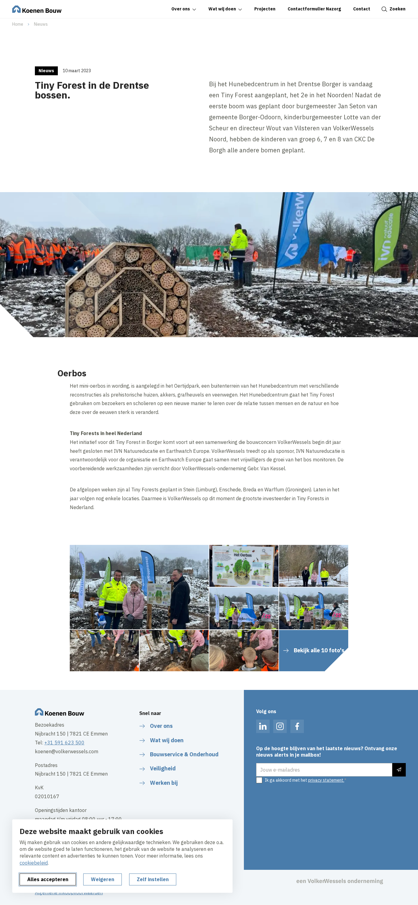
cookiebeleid (34, 863)
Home (17, 24)
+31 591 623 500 (64, 742)
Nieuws (41, 24)
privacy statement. (326, 780)
